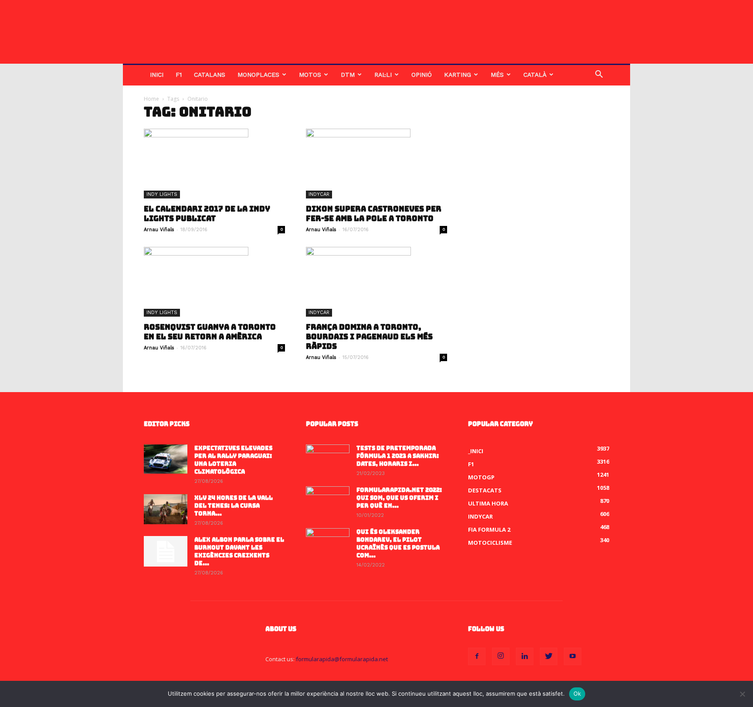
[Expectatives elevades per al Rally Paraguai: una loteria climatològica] (165, 459)
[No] (742, 694)
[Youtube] (572, 656)
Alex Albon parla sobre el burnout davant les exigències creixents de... (239, 551)
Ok (577, 693)
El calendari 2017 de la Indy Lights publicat (207, 213)
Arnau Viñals (159, 229)
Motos (310, 74)
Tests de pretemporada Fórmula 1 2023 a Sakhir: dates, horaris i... (397, 456)
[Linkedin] (524, 656)
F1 (179, 74)
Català (534, 74)
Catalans (209, 74)
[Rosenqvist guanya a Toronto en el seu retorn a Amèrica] (214, 282)
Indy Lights (161, 194)
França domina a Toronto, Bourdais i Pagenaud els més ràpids (369, 337)
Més (497, 74)
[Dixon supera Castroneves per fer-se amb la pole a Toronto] (376, 163)
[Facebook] (476, 656)
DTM (348, 74)
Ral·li (383, 74)
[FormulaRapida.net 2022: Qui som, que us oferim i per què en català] (327, 501)
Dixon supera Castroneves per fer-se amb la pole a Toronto (373, 213)
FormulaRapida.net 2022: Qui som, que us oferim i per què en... (399, 498)
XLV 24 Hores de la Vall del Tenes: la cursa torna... (233, 506)
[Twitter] (548, 656)
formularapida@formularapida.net (342, 659)
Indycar (319, 194)
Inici (156, 74)
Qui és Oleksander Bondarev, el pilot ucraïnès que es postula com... (398, 544)
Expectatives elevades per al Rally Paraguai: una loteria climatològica (233, 460)
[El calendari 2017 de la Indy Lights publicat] (214, 163)
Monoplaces (258, 74)
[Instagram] (500, 656)
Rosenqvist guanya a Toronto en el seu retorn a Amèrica (210, 332)
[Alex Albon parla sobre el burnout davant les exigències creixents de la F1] (165, 551)
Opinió (421, 74)
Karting (457, 74)
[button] (598, 75)
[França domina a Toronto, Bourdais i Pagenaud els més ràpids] (376, 282)
